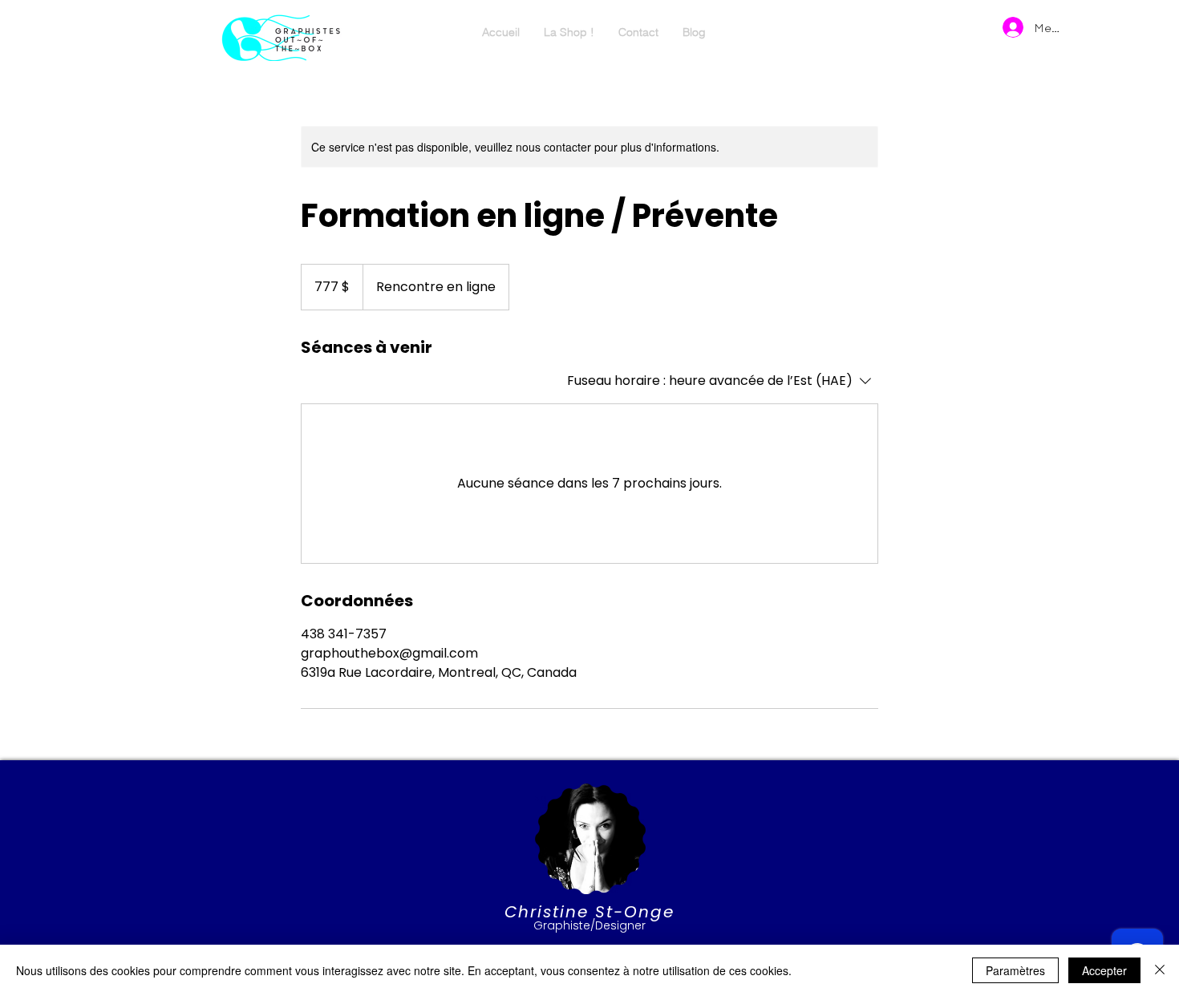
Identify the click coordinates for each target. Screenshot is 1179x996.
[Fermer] (1159, 970)
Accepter (1104, 970)
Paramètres (1015, 970)
